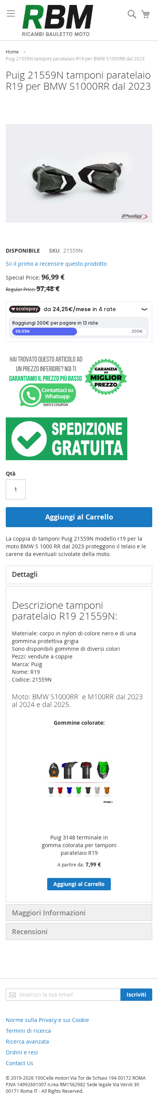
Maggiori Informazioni (49, 912)
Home (12, 52)
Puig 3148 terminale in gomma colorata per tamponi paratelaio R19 (79, 845)
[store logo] (57, 20)
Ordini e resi (22, 1052)
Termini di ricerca (28, 1030)
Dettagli (25, 574)
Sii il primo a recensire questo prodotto (56, 263)
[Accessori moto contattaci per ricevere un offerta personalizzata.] (66, 405)
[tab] (79, 575)
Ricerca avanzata (27, 1041)
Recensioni (30, 931)
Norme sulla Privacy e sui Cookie (47, 1020)
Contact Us (19, 1063)
